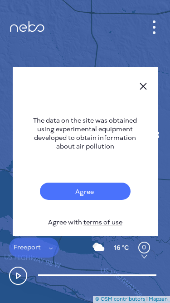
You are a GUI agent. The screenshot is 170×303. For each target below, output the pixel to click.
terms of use (102, 222)
